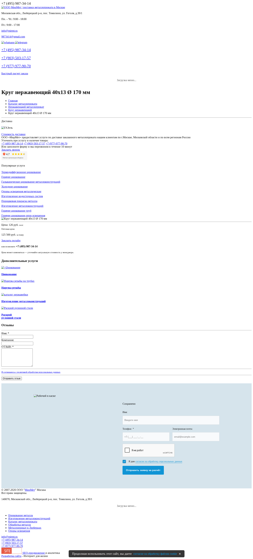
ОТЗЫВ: (7, 346)
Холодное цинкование (14, 186)
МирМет (30, 489)
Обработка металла (19, 524)
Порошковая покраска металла (19, 201)
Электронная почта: (182, 429)
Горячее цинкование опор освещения (23, 215)
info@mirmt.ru (9, 30)
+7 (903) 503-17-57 (34, 143)
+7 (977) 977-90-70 (56, 143)
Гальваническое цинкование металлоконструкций (30, 181)
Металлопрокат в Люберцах (24, 527)
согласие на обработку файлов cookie (155, 553)
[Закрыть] (180, 554)
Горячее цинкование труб (16, 210)
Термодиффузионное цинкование (21, 172)
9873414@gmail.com (13, 36)
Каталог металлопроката (22, 521)
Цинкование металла (20, 515)
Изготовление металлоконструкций (22, 205)
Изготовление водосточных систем (22, 196)
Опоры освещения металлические (21, 191)
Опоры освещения (19, 530)
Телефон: (128, 429)
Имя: (5, 333)
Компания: (7, 340)
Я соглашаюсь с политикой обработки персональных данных (30, 372)
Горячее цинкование (13, 176)
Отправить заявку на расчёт (143, 470)
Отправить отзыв (11, 378)
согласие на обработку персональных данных (158, 461)
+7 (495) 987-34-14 (12, 143)
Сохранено (129, 403)
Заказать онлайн (10, 240)
